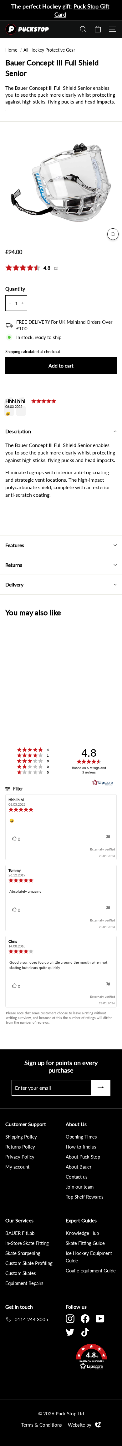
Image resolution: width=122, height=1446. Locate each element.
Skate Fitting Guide (85, 1243)
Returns (13, 565)
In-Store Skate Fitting (27, 1243)
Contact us (77, 1177)
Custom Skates (20, 1273)
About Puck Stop (83, 1156)
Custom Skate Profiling (29, 1263)
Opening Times (81, 1136)
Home (11, 50)
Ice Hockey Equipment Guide (89, 1256)
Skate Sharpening (22, 1253)
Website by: (80, 1425)
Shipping (12, 351)
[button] (91, 1357)
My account (17, 1166)
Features (14, 545)
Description (18, 431)
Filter (17, 788)
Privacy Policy (19, 1156)
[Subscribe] (100, 1088)
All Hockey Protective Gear (49, 50)
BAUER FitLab (19, 1233)
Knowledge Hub (82, 1233)
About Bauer (78, 1166)
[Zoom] (113, 234)
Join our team (80, 1187)
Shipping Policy (21, 1136)
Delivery (14, 584)
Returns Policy (20, 1146)
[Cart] (97, 29)
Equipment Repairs (24, 1283)
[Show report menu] (107, 838)
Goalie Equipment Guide (91, 1270)
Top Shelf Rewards (85, 1197)
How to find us (81, 1146)
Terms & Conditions (41, 1425)
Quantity (15, 289)
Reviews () (31, 268)
